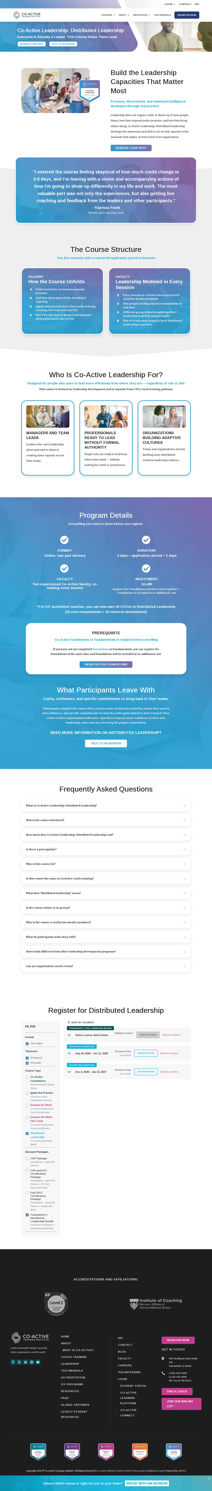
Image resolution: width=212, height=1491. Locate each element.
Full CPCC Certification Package (42, 1201)
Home (65, 1336)
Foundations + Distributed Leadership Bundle (42, 1221)
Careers (125, 1365)
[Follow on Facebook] (13, 1362)
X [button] (209, 1478)
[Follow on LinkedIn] (25, 1362)
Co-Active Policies (106, 1471)
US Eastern (36, 1057)
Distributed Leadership (41, 1139)
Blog (122, 1351)
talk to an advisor (106, 743)
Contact (125, 1344)
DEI (120, 1338)
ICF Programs (72, 1384)
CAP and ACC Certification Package (42, 1179)
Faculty (124, 1358)
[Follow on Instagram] (31, 1362)
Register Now (178, 1340)
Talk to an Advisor (63, 44)
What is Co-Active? (78, 1350)
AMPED (182, 1471)
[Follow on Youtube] (37, 1362)
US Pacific (35, 1062)
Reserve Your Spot (32, 44)
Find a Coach (177, 1391)
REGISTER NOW (146, 1053)
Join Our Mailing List (180, 1404)
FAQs (65, 1398)
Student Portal (133, 1385)
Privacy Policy (124, 1471)
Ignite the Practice (41, 1097)
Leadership (70, 1363)
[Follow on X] (19, 1362)
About (66, 1343)
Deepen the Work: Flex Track (41, 1123)
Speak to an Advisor (171, 1035)
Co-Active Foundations (42, 1083)
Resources (70, 1391)
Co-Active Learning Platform (128, 1398)
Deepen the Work (41, 1109)
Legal (161, 1471)
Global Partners (75, 1404)
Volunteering (129, 1372)
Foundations (100, 649)
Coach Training (74, 1357)
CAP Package (42, 1162)
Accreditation (73, 1377)
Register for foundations (106, 664)
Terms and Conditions (144, 1471)
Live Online (36, 1043)
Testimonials (72, 1370)
